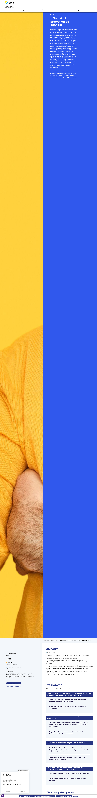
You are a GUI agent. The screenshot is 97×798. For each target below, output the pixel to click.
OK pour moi (22, 791)
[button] (2, 795)
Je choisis (8, 791)
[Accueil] (11, 4)
